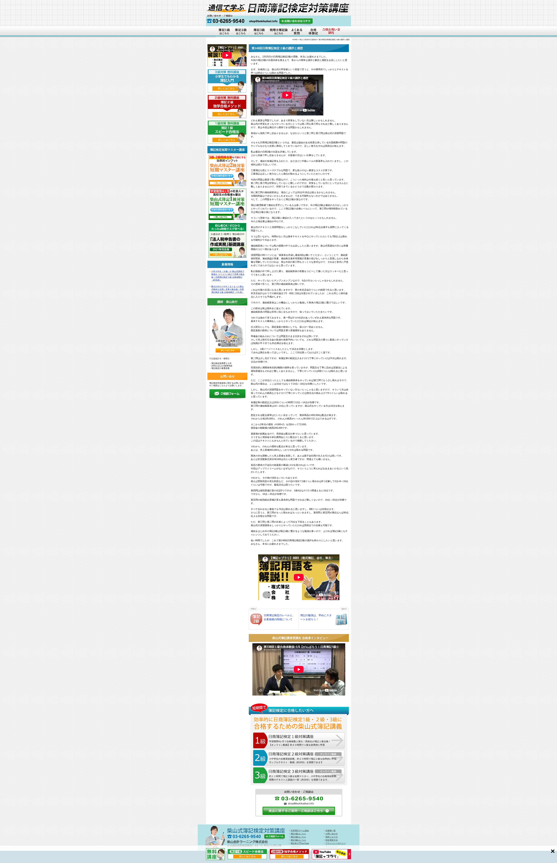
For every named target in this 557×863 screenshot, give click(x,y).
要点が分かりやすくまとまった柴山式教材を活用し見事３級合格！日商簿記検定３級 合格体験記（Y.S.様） (227, 289)
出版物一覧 (330, 830)
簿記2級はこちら (298, 837)
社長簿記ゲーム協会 (300, 830)
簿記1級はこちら (298, 834)
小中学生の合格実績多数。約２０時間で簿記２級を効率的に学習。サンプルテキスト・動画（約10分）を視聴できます (304, 761)
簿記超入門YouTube (300, 843)
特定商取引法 (331, 840)
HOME (295, 40)
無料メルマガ (331, 837)
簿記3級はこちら (298, 840)
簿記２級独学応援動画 (308, 40)
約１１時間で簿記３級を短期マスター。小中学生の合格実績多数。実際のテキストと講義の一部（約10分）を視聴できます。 (304, 778)
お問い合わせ (331, 834)
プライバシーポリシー (335, 843)
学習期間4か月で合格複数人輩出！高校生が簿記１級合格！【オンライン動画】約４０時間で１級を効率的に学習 (300, 743)
